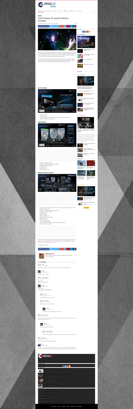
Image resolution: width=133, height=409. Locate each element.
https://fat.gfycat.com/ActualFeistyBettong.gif (45, 289)
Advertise (63, 406)
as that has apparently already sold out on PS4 (49, 242)
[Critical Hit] (47, 1)
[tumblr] (74, 26)
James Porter (80, 195)
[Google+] (87, 32)
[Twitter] (85, 32)
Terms (68, 406)
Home (39, 14)
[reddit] (64, 26)
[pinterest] (68, 26)
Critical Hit (53, 406)
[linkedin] (71, 26)
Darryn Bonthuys (41, 23)
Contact (58, 406)
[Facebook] (83, 32)
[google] (61, 26)
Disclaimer (79, 406)
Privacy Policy (73, 406)
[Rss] (89, 32)
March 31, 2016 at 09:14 (45, 265)
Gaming (42, 14)
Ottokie (43, 270)
